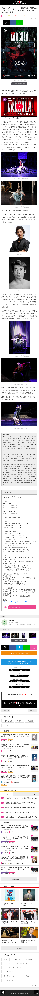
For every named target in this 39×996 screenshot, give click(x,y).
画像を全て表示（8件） (20, 84)
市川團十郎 (16, 959)
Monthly (32, 794)
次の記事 (32, 710)
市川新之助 (28, 959)
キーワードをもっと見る (29, 985)
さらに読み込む (19, 948)
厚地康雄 (30, 721)
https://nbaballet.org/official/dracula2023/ (16, 602)
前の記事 (6, 710)
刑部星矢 (7, 725)
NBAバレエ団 (8, 721)
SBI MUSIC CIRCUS (10, 972)
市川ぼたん (7, 963)
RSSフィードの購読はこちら (20, 653)
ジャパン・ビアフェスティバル (14, 968)
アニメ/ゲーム (8, 980)
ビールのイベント (21, 963)
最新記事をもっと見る (19, 879)
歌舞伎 (6, 959)
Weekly (19, 794)
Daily (6, 794)
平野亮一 (20, 721)
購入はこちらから (17, 607)
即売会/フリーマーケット (12, 976)
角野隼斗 (27, 976)
